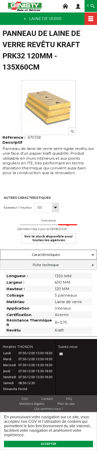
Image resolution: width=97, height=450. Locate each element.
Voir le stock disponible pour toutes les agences (48, 238)
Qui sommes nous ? (48, 408)
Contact (47, 398)
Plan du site (66, 403)
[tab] (48, 255)
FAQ (69, 398)
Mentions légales (31, 403)
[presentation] (48, 254)
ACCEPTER (48, 444)
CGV (25, 398)
